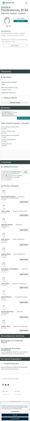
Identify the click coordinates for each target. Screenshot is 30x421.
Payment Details (15, 102)
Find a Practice (5, 394)
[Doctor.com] (8, 2)
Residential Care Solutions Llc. (17, 172)
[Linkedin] (5, 384)
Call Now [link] (15, 45)
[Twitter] (8, 384)
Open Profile (24, 202)
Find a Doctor (18, 394)
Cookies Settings (15, 411)
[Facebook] (3, 384)
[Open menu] (26, 2)
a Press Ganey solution (10, 379)
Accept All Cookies (15, 418)
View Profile (26, 172)
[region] (15, 411)
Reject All (15, 415)
